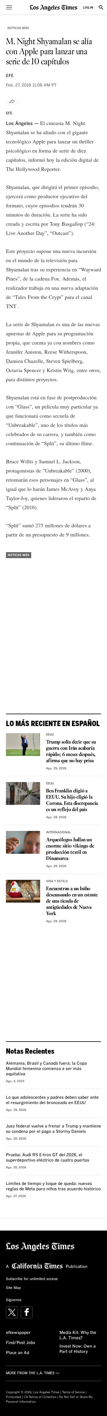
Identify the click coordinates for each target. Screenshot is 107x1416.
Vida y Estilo (57, 881)
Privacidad (13, 1397)
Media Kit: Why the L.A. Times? (77, 1335)
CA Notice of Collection (40, 1397)
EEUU (50, 734)
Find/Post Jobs (20, 1343)
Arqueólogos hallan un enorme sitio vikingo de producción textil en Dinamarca (70, 849)
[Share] (12, 101)
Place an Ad (17, 1353)
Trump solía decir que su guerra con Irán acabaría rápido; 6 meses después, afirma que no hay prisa (71, 752)
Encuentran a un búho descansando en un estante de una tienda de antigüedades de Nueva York (72, 901)
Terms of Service (73, 1392)
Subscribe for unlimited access (32, 1279)
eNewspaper (18, 1333)
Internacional (58, 832)
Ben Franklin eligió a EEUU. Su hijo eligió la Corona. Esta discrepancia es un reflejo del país (72, 800)
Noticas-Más (18, 28)
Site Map (13, 1288)
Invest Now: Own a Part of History (77, 1349)
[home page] (53, 7)
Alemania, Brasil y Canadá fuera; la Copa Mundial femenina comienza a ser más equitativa (46, 1068)
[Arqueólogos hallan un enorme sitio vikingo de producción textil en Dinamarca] (23, 842)
